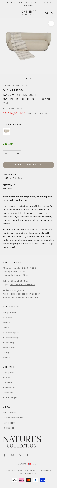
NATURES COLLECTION (16, 85)
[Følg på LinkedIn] (28, 455)
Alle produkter (9, 312)
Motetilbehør (9, 347)
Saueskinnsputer (11, 332)
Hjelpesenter (9, 387)
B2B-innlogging (10, 397)
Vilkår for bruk (9, 412)
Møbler (6, 322)
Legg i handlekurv (28, 165)
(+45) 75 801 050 (19, 281)
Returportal (8, 372)
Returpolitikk (9, 423)
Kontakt (6, 377)
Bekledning (8, 342)
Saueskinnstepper (11, 337)
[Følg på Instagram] (12, 455)
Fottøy (6, 352)
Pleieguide (8, 392)
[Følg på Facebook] (4, 455)
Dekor (6, 327)
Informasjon (8, 428)
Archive (6, 357)
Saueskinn (8, 317)
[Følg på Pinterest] (20, 455)
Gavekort (7, 382)
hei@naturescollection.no (22, 284)
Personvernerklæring (13, 417)
